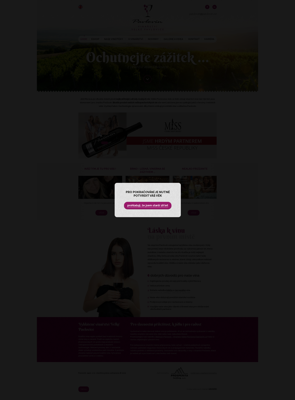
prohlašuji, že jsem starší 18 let (147, 205)
